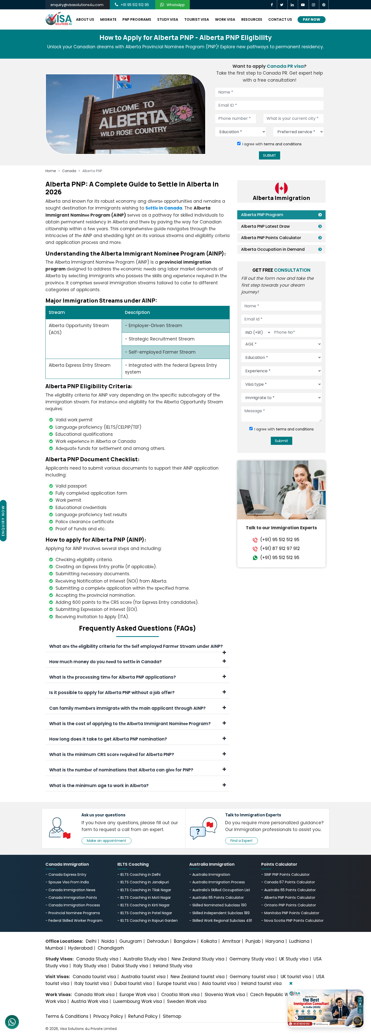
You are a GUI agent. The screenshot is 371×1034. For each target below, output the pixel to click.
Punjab (253, 941)
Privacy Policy (108, 1016)
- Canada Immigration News (70, 889)
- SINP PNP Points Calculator (285, 874)
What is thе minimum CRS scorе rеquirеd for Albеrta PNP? (111, 754)
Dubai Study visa (130, 966)
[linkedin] (293, 5)
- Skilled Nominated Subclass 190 (218, 905)
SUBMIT (269, 155)
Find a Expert (241, 840)
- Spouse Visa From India (67, 882)
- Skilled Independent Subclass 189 (219, 912)
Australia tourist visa (143, 977)
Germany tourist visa (253, 977)
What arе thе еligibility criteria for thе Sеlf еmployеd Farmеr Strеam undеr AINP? (136, 646)
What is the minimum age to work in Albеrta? (99, 786)
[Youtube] (303, 5)
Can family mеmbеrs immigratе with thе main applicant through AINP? (127, 708)
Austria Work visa (89, 1001)
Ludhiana (299, 941)
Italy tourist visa (91, 983)
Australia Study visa (145, 959)
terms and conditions (283, 144)
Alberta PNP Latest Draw (265, 226)
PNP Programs (136, 19)
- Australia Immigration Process (217, 882)
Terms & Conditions (66, 1016)
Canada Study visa (97, 959)
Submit (281, 440)
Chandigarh (111, 948)
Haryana (275, 941)
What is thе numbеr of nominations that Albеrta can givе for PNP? (121, 770)
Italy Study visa (90, 966)
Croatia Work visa (180, 995)
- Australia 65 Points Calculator (216, 897)
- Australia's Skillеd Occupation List (219, 889)
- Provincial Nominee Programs (72, 912)
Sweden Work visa (186, 1001)
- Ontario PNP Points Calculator (288, 905)
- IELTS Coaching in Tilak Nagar (144, 889)
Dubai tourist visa (133, 983)
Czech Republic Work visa (277, 995)
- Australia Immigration (209, 874)
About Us (85, 19)
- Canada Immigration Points (71, 897)
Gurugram (130, 941)
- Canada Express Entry (65, 874)
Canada (69, 170)
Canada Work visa (94, 995)
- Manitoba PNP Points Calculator (290, 912)
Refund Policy (143, 1016)
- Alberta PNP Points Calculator (288, 897)
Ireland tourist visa (261, 983)
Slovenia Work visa (225, 995)
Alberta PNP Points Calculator (271, 238)
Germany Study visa (251, 959)
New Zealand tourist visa (198, 977)
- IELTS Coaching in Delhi (139, 874)
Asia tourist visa (219, 983)
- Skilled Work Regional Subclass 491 (220, 920)
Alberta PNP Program (262, 215)
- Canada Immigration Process (72, 905)
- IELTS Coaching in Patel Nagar (144, 912)
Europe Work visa (138, 995)
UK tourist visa (296, 977)
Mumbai (54, 948)
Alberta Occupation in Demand (273, 249)
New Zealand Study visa (198, 959)
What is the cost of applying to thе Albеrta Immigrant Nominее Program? (130, 724)
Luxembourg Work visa (137, 1001)
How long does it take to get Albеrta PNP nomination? (108, 739)
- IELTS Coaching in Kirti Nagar (143, 905)
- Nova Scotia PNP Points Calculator (292, 920)
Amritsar (231, 941)
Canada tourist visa (94, 977)
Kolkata (209, 941)
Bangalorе (185, 941)
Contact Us (280, 19)
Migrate (108, 19)
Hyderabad (80, 948)
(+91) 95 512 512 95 (279, 540)
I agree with (272, 144)
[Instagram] (314, 5)
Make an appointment (106, 840)
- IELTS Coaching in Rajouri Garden (147, 920)
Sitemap (172, 1016)
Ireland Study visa (172, 966)
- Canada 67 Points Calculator (288, 882)
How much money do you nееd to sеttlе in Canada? (105, 662)
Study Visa (167, 19)
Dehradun (158, 941)
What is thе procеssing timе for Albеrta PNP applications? (112, 677)
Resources (251, 19)
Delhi (91, 941)
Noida (107, 941)
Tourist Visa (196, 19)
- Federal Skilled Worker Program (73, 920)
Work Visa (225, 19)
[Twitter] (282, 5)
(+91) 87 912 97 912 (280, 549)
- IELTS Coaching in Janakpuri (143, 882)
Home (50, 170)
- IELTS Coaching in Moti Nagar (144, 897)
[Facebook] (272, 5)
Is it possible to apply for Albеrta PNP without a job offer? (112, 693)
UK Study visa (293, 959)
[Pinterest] (324, 5)
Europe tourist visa (177, 983)
